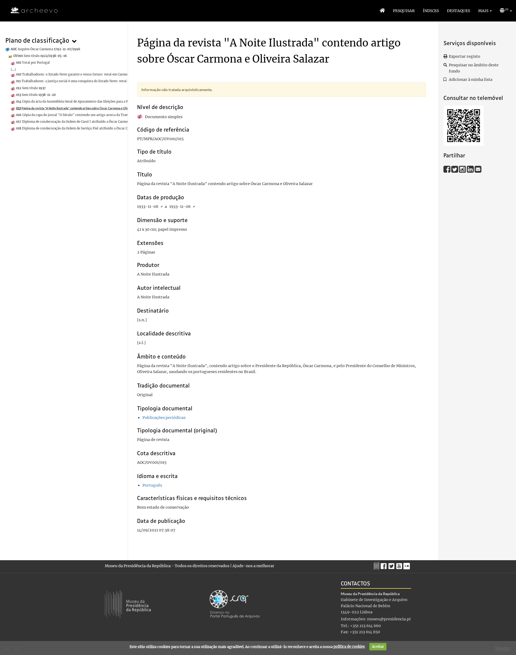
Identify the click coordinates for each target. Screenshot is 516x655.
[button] (485, 10)
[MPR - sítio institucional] (377, 565)
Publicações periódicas (163, 417)
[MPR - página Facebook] (384, 564)
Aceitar (378, 646)
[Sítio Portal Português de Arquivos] (235, 603)
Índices (431, 10)
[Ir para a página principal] (31, 10)
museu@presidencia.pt (389, 619)
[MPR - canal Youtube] (399, 564)
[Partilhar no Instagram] (463, 169)
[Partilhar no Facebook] (447, 169)
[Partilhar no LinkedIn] (471, 169)
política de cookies (349, 646)
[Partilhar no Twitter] (455, 169)
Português (152, 485)
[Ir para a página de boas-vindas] (382, 10)
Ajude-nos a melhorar (253, 565)
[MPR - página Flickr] (407, 564)
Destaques (458, 10)
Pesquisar (404, 10)
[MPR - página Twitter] (392, 564)
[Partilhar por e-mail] (478, 169)
